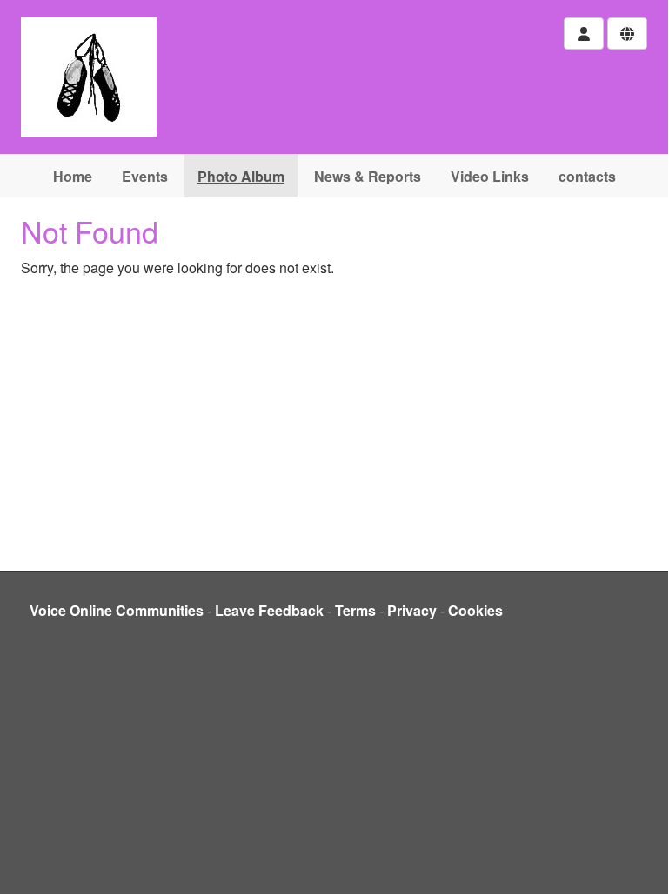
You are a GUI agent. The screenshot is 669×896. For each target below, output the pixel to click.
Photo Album (240, 176)
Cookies (475, 610)
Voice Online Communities (117, 610)
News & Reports (367, 176)
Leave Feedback (269, 610)
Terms (355, 610)
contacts (587, 176)
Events (145, 176)
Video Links (490, 176)
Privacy (412, 610)
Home (72, 176)
